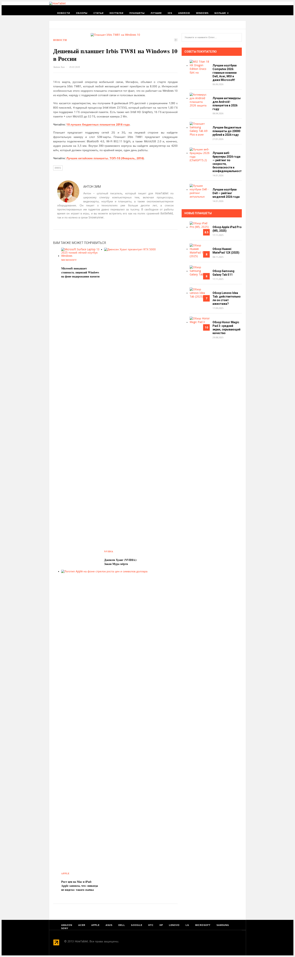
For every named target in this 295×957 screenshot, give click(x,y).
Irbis (58, 168)
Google (136, 925)
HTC (151, 925)
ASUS (109, 925)
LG (187, 925)
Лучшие (156, 13)
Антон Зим (59, 66)
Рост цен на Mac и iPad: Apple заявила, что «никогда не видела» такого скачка (79, 886)
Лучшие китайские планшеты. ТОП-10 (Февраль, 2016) (105, 158)
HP (161, 925)
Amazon (66, 925)
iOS (170, 13)
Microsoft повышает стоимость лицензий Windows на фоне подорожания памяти (80, 272)
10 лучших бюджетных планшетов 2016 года (98, 124)
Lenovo (174, 925)
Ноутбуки (116, 13)
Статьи (99, 13)
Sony (64, 928)
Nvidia (108, 551)
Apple (65, 873)
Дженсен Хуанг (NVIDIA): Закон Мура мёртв (120, 562)
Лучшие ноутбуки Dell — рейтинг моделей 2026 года (226, 193)
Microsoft (69, 260)
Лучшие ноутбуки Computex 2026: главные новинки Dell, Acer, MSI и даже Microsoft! (225, 73)
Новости (63, 13)
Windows (202, 13)
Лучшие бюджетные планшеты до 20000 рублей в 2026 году (227, 131)
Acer (81, 925)
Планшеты (137, 13)
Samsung (223, 925)
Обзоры (81, 13)
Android (184, 13)
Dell (121, 925)
